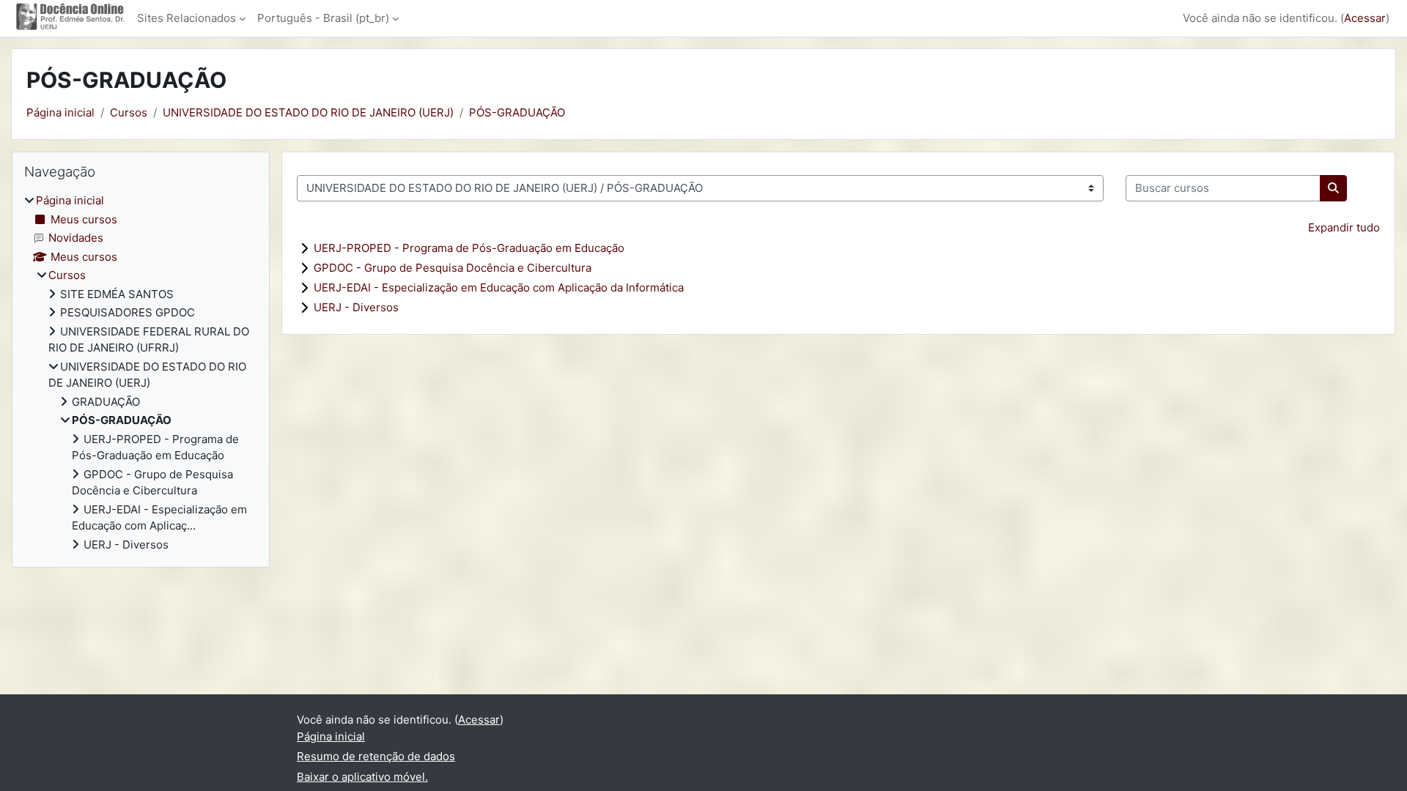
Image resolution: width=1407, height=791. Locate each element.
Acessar (1365, 18)
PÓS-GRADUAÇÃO (517, 112)
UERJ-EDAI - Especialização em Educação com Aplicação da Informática (499, 287)
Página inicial (60, 112)
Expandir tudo (1344, 227)
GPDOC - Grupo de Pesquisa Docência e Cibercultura (452, 268)
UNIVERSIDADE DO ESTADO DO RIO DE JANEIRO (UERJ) (308, 112)
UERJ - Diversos (356, 307)
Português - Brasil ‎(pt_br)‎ (323, 18)
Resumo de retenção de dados (376, 756)
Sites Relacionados (186, 18)
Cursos (128, 112)
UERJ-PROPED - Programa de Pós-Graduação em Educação (469, 248)
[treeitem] (140, 373)
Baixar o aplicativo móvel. (362, 777)
